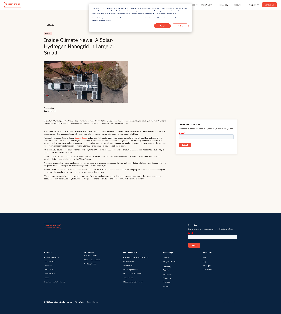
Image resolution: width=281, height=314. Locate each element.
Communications (49, 274)
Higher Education (129, 262)
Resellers (166, 286)
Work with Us (167, 274)
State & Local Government (132, 274)
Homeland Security (90, 256)
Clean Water (48, 266)
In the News (167, 282)
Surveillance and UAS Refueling (54, 282)
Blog (204, 262)
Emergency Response (51, 258)
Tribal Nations (128, 278)
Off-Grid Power (49, 262)
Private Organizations (130, 270)
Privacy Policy (79, 302)
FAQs (204, 258)
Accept (162, 26)
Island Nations (128, 266)
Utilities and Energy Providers (133, 282)
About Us (166, 270)
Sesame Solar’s (81, 138)
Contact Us (269, 5)
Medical (46, 278)
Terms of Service (92, 302)
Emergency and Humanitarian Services (136, 258)
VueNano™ (166, 258)
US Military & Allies (90, 264)
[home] (12, 4)
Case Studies (207, 270)
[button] (192, 5)
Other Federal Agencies (92, 260)
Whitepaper (207, 266)
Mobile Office (48, 270)
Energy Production (169, 262)
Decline (180, 26)
